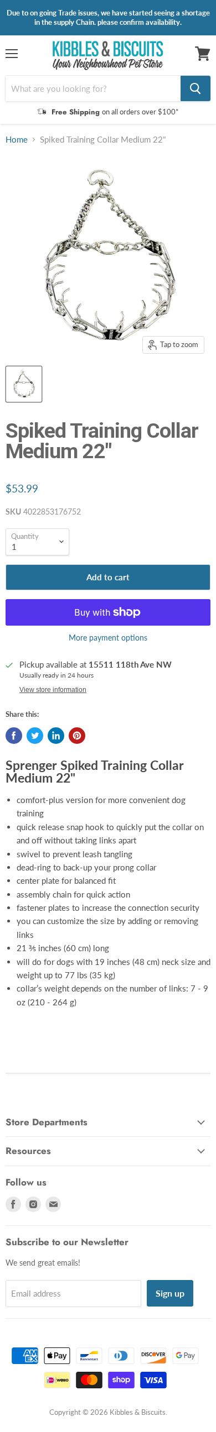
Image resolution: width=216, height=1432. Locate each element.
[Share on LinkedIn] (56, 735)
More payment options (108, 637)
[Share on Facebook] (14, 735)
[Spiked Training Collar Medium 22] (24, 384)
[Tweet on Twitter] (35, 735)
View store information (52, 690)
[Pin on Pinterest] (77, 735)
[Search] (195, 88)
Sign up (170, 1293)
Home (17, 139)
